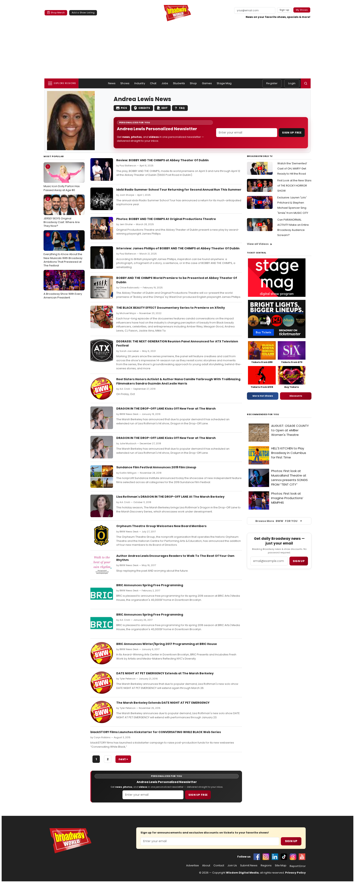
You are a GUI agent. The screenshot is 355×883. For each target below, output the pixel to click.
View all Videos (258, 244)
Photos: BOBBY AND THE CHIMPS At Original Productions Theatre (166, 219)
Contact (218, 865)
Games (207, 83)
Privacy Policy (295, 873)
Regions (266, 865)
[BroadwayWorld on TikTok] (284, 856)
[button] (306, 83)
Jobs (164, 83)
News (112, 83)
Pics (124, 108)
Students (179, 83)
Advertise (192, 865)
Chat (153, 83)
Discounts (295, 395)
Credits (144, 108)
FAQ (182, 108)
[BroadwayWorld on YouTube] (302, 856)
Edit (164, 108)
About (206, 865)
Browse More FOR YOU (276, 521)
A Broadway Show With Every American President (63, 285)
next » (123, 759)
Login (291, 83)
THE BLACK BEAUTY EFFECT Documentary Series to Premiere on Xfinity (170, 308)
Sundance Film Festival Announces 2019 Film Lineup (156, 467)
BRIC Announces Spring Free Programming (149, 585)
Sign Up (291, 841)
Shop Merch (58, 12)
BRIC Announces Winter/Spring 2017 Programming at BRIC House (166, 644)
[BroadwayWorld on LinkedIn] (275, 856)
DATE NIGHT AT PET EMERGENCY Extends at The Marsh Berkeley (165, 673)
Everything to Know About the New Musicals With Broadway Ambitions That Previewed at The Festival (63, 250)
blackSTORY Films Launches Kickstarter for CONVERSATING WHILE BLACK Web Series (155, 732)
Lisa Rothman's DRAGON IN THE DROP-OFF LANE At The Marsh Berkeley (170, 497)
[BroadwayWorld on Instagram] (266, 856)
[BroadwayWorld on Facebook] (256, 856)
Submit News (248, 865)
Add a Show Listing (83, 12)
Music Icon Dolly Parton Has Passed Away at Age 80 (62, 178)
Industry (139, 83)
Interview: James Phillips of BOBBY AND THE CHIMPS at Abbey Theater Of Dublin (178, 248)
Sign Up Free (291, 133)
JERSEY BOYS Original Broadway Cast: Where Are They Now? (62, 212)
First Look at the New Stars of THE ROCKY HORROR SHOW (294, 185)
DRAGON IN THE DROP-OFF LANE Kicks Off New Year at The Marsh (166, 408)
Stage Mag (224, 83)
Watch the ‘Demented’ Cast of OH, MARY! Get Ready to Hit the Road (292, 168)
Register (272, 83)
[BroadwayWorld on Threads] (293, 856)
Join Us (232, 865)
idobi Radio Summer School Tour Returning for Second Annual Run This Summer (178, 190)
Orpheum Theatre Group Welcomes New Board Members (161, 526)
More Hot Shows (262, 395)
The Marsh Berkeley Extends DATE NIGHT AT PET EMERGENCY (163, 703)
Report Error (298, 866)
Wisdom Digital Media (242, 873)
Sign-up (284, 10)
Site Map (280, 865)
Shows (124, 83)
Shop (193, 83)
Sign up (299, 561)
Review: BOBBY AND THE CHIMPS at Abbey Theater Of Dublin (162, 160)
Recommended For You (263, 414)
